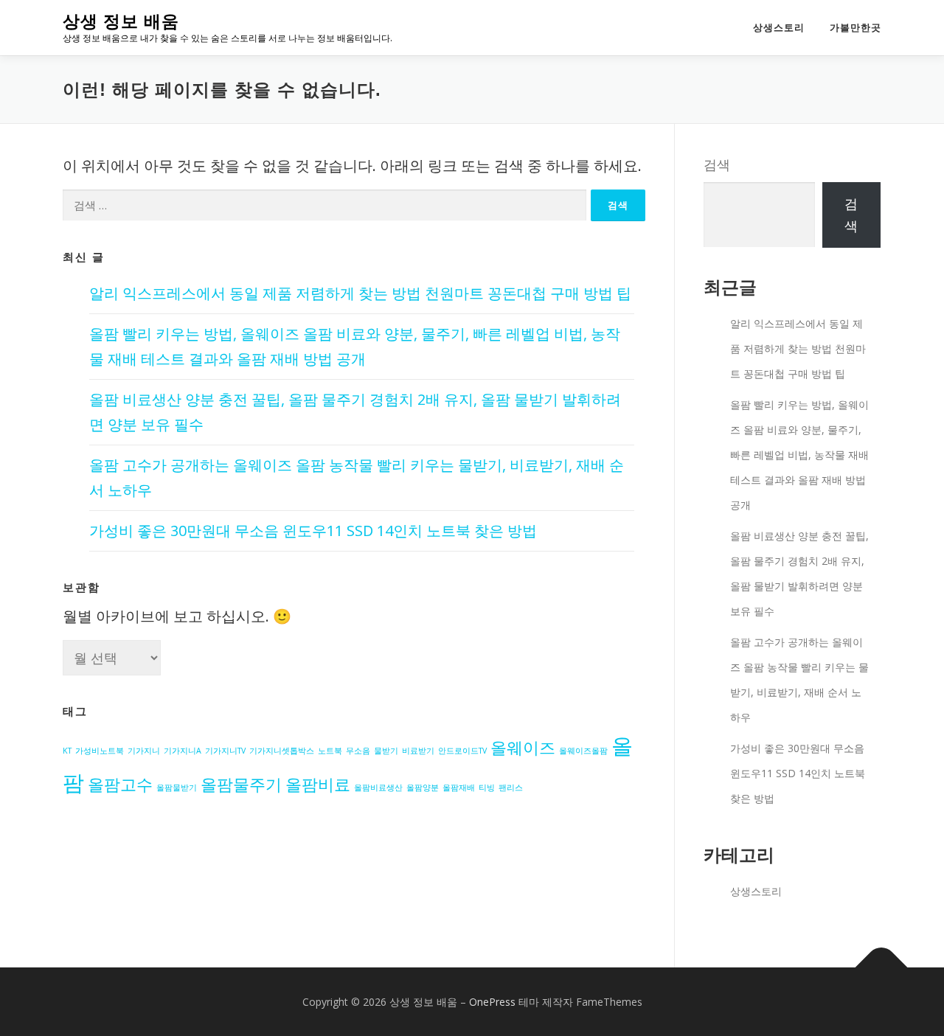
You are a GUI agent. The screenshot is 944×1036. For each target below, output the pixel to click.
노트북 (330, 750)
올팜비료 (317, 784)
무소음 (358, 750)
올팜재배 (458, 787)
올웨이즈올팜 (583, 750)
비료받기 (418, 750)
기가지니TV (225, 750)
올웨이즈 (522, 747)
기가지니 (144, 750)
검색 (717, 164)
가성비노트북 (99, 750)
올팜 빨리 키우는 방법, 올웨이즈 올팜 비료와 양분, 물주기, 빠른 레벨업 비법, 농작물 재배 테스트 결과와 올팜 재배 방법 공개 (799, 454)
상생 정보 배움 (121, 22)
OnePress (492, 1002)
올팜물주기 (241, 784)
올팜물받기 (176, 787)
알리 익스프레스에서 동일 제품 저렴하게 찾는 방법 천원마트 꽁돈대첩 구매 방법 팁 (360, 293)
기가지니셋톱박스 (281, 750)
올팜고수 (120, 784)
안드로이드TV (462, 750)
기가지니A (182, 750)
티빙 (487, 787)
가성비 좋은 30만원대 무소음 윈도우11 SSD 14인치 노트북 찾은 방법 (313, 530)
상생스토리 (779, 27)
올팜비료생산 (378, 787)
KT (67, 750)
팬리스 (511, 787)
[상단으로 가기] (882, 967)
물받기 (386, 750)
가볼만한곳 (855, 27)
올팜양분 (422, 787)
